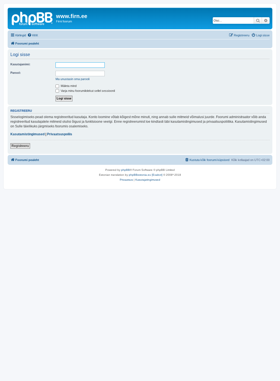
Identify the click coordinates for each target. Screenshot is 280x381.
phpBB (125, 169)
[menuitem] (32, 35)
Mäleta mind (68, 85)
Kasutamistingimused (27, 134)
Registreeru (20, 146)
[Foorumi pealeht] (32, 18)
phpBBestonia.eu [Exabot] (145, 174)
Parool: (15, 72)
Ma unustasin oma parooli (72, 79)
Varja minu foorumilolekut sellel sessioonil (87, 90)
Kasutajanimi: (20, 64)
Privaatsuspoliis (59, 134)
